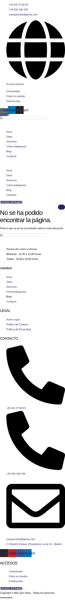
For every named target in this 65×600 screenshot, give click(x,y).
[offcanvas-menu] (1, 207)
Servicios (11, 141)
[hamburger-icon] (61, 207)
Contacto (11, 156)
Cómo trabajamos (16, 146)
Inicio (9, 131)
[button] (32, 163)
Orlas (9, 136)
